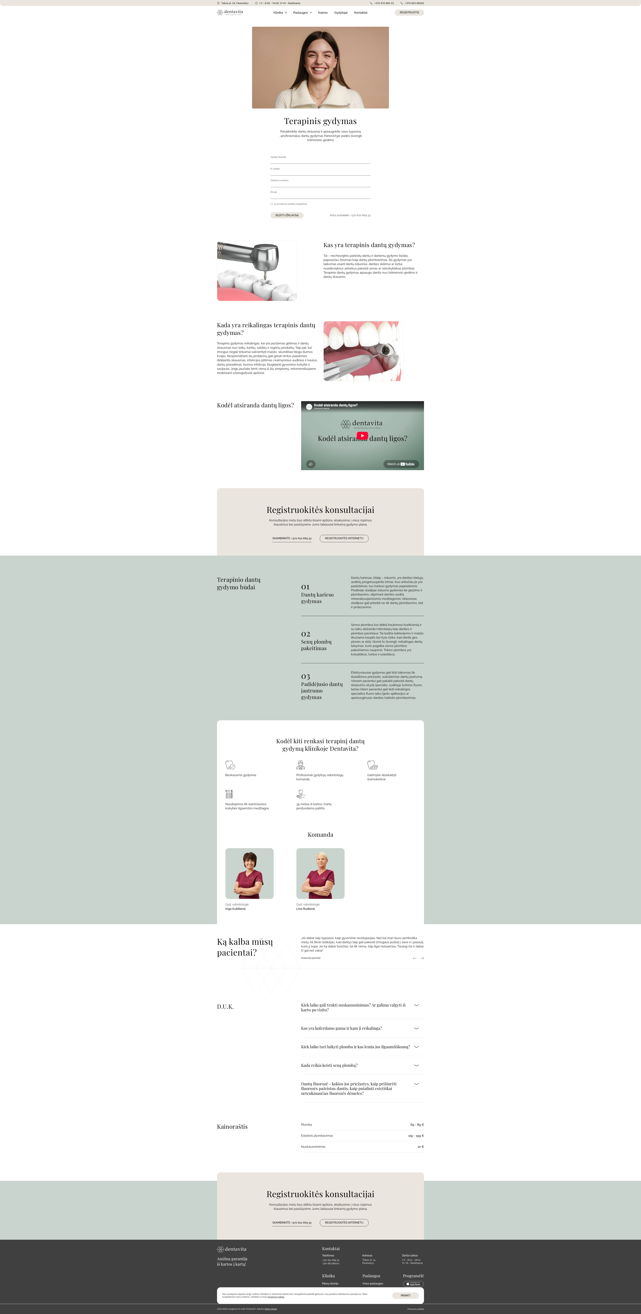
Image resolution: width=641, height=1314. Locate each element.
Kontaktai (360, 12)
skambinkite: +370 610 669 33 (291, 538)
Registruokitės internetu (344, 538)
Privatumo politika (415, 1309)
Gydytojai (341, 12)
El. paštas (275, 168)
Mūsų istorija (330, 1283)
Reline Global (271, 1309)
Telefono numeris (279, 180)
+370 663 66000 (330, 1263)
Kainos (323, 12)
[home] (243, 13)
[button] (280, 13)
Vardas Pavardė (278, 157)
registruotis (409, 12)
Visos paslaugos (372, 1283)
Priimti (405, 1295)
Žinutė (273, 192)
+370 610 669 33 (360, 215)
